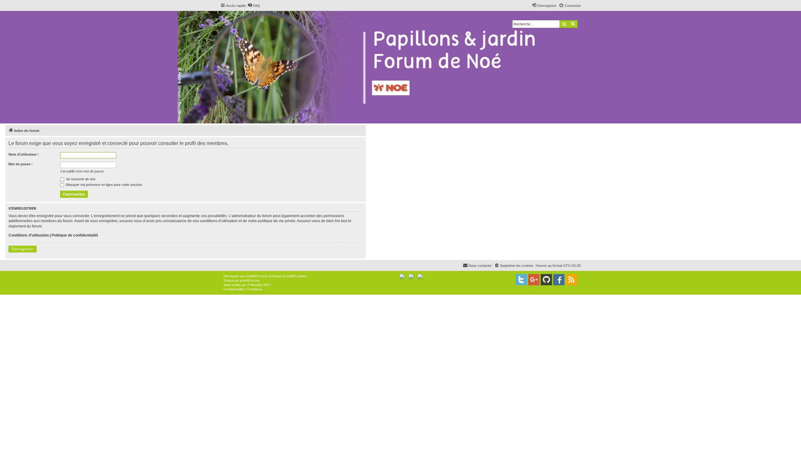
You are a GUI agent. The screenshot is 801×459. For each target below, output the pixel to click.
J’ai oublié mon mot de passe (82, 171)
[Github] (546, 279)
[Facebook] (558, 279)
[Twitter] (521, 279)
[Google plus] (533, 279)
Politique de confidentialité (75, 235)
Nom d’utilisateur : (23, 154)
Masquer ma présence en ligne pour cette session (103, 185)
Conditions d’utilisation (28, 235)
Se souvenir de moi (80, 179)
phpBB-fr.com (249, 280)
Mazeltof (256, 285)
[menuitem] (253, 5)
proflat (236, 285)
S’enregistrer (22, 249)
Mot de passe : (20, 164)
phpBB (251, 276)
